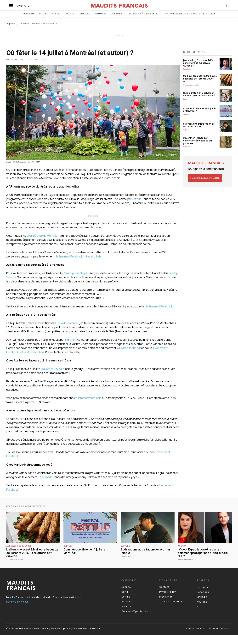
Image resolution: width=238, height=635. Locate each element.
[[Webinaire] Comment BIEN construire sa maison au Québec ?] (226, 64)
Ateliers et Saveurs (52, 369)
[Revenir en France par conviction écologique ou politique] (226, 142)
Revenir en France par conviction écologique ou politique (197, 140)
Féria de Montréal (67, 323)
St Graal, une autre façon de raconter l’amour (199, 125)
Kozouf (136, 199)
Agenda (11, 23)
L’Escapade (45, 477)
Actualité (186, 147)
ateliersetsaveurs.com (87, 398)
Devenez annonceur (17, 601)
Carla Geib (126, 556)
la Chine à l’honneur (129, 348)
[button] (228, 6)
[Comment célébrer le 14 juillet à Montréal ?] (226, 111)
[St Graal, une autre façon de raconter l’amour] (226, 126)
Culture (186, 114)
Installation (187, 69)
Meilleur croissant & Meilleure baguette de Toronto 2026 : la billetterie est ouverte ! (32, 553)
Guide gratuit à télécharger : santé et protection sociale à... (200, 94)
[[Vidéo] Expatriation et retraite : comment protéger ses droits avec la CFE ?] (205, 527)
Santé (185, 99)
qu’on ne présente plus (75, 273)
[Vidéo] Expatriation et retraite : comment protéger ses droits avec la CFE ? (203, 553)
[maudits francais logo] (119, 6)
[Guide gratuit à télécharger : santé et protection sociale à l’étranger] (226, 95)
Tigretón (70, 340)
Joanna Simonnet (14, 560)
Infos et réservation (32, 352)
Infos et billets (93, 256)
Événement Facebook (69, 256)
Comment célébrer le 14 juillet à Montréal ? (200, 110)
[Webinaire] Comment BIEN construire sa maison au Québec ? (198, 63)
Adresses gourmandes (191, 85)
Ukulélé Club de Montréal (42, 236)
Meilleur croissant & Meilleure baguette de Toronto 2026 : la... (200, 78)
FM (64, 556)
